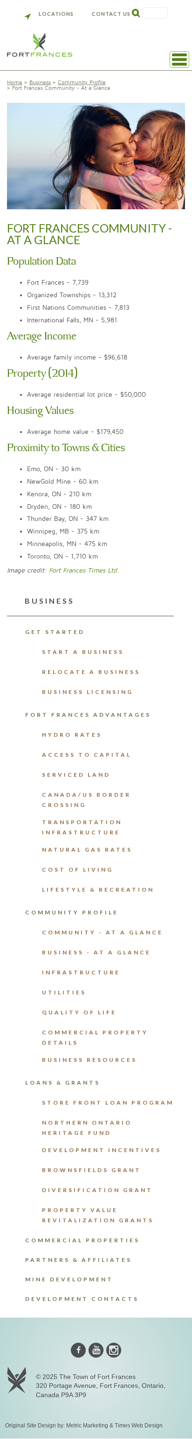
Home (14, 83)
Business (40, 83)
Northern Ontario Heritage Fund (87, 1127)
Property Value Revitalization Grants (98, 1215)
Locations (56, 14)
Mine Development (69, 1279)
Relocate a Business (91, 671)
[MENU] (179, 59)
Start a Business (83, 651)
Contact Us (111, 14)
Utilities (64, 992)
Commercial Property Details (95, 1037)
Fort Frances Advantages (88, 714)
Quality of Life (79, 1012)
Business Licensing (87, 691)
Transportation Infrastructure (82, 827)
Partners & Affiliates (78, 1259)
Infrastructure (81, 972)
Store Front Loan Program (108, 1102)
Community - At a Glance (102, 932)
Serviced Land (76, 774)
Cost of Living (77, 869)
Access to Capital (86, 754)
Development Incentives (101, 1149)
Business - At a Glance (96, 952)
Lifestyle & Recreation (98, 889)
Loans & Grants (62, 1082)
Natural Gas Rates (87, 849)
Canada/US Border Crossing (86, 799)
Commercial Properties (82, 1240)
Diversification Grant (97, 1189)
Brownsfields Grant (91, 1169)
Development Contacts (82, 1298)
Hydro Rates (72, 734)
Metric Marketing (87, 1425)
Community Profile (82, 83)
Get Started (55, 631)
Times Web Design (139, 1425)
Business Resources (89, 1059)
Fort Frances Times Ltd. (84, 570)
